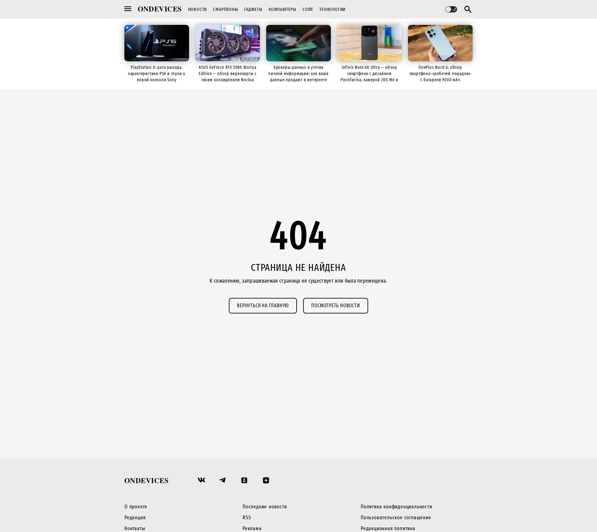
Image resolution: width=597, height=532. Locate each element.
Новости (197, 9)
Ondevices (160, 8)
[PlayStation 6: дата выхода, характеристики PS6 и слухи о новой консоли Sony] (156, 43)
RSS (247, 517)
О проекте (135, 506)
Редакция (135, 517)
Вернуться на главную (263, 305)
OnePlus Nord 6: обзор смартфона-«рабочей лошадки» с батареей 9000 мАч (440, 73)
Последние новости (265, 506)
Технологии (332, 9)
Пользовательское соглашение (396, 517)
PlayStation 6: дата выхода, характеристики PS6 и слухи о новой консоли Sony (156, 73)
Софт (308, 9)
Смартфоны (225, 9)
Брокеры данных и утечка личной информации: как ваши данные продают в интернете (298, 73)
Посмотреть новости (335, 305)
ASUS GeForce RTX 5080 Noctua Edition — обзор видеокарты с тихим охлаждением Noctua (228, 73)
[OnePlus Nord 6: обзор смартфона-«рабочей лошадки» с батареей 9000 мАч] (440, 43)
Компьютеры (282, 9)
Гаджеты (253, 9)
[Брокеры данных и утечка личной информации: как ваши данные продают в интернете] (298, 43)
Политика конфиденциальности (396, 506)
